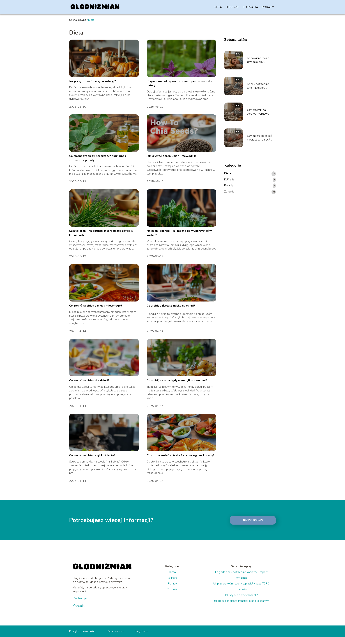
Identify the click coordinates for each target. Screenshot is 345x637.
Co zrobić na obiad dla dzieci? (89, 380)
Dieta (218, 7)
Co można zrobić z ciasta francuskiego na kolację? (181, 455)
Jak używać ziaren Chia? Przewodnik (171, 156)
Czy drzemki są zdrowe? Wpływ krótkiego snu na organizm (257, 112)
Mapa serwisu (115, 631)
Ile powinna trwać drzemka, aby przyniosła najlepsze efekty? (259, 60)
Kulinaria (250, 7)
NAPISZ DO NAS (253, 520)
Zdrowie (233, 7)
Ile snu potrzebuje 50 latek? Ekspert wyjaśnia (260, 86)
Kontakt (79, 606)
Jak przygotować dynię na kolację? (92, 81)
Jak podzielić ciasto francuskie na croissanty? (241, 601)
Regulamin (141, 631)
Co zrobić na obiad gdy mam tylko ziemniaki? (177, 380)
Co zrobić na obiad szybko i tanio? (92, 455)
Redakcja (80, 598)
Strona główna (77, 20)
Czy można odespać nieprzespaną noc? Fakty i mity (259, 138)
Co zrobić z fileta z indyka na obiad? (171, 306)
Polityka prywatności (82, 631)
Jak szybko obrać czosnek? (241, 595)
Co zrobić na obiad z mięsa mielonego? (95, 306)
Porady (268, 7)
